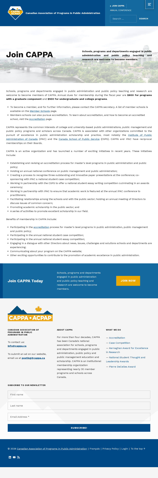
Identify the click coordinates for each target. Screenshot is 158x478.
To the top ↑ (138, 448)
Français (95, 448)
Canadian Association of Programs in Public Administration (63, 13)
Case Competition (119, 342)
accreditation (41, 227)
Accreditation (37, 119)
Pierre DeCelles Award (122, 366)
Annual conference (120, 10)
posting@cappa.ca (33, 358)
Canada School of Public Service (79, 139)
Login (124, 448)
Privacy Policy (110, 448)
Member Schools (40, 111)
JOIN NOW (128, 280)
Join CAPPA (118, 6)
